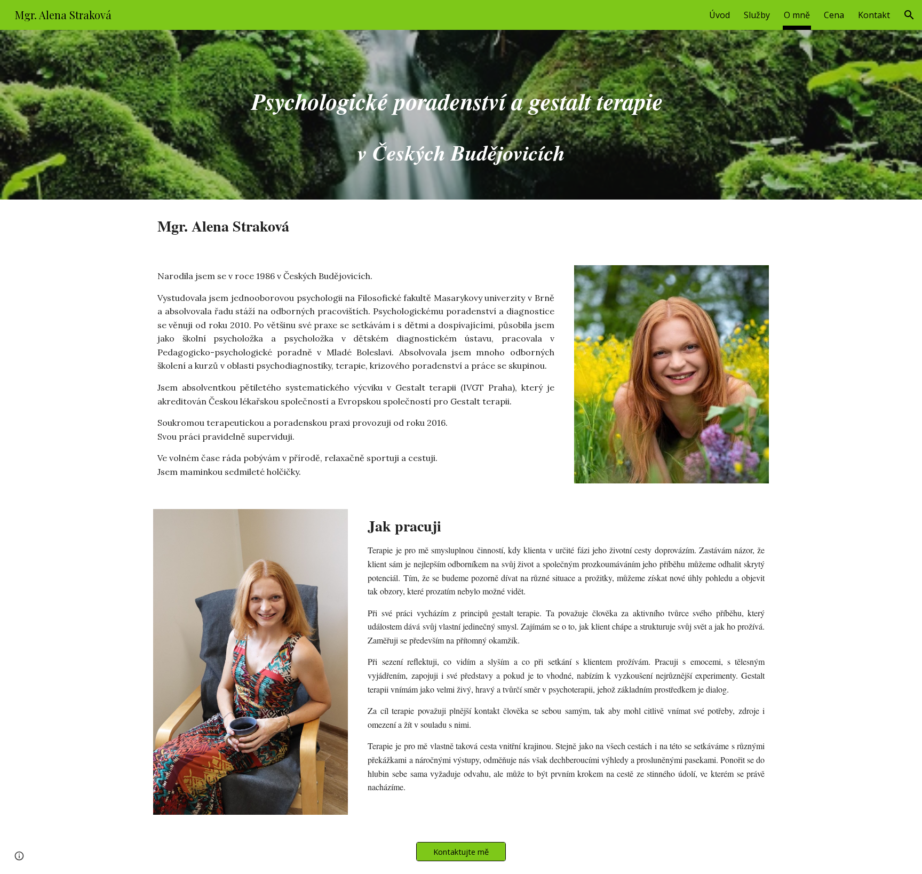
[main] (461, 115)
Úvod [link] (719, 15)
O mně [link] (797, 15)
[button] (909, 15)
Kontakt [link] (874, 15)
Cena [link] (834, 15)
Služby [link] (757, 15)
